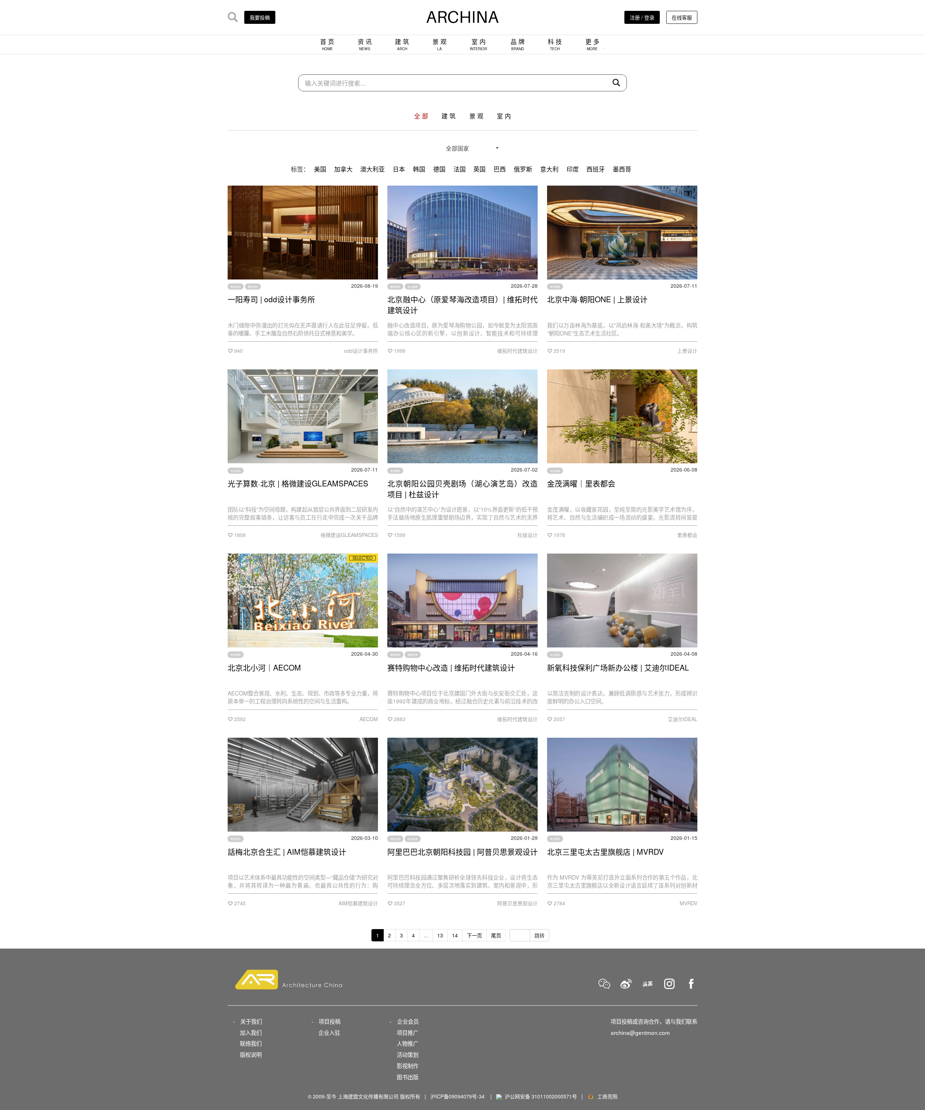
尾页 (496, 935)
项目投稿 (329, 1021)
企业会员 (408, 1021)
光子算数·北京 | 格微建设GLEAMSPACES (298, 483)
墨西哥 (622, 169)
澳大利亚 (372, 169)
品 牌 (518, 44)
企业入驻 (329, 1032)
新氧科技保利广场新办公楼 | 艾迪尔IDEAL (618, 667)
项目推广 (407, 1032)
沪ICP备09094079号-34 (457, 1096)
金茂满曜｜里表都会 (581, 483)
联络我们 (251, 1043)
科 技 (555, 44)
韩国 (419, 169)
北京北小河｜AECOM (264, 667)
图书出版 (407, 1077)
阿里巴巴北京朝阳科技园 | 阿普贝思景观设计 (462, 851)
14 (455, 935)
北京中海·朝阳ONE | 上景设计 (597, 299)
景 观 (440, 44)
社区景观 (413, 839)
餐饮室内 (253, 287)
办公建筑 (413, 287)
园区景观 (395, 839)
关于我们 (251, 1021)
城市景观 (236, 654)
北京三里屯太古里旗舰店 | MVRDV (605, 851)
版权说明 (251, 1054)
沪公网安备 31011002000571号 (541, 1096)
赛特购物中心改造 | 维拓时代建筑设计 (451, 667)
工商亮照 (606, 1096)
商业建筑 (555, 839)
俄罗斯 (523, 169)
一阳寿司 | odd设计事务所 (271, 299)
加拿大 (343, 169)
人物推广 (407, 1043)
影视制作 (407, 1066)
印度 (573, 169)
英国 (479, 169)
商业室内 (236, 287)
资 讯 (365, 44)
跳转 (539, 935)
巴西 (500, 169)
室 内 (478, 44)
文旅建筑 (395, 470)
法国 (459, 169)
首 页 (327, 44)
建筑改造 (413, 654)
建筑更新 (395, 287)
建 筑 (402, 44)
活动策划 (407, 1054)
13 (440, 935)
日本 (399, 169)
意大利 (549, 169)
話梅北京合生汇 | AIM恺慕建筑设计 (287, 851)
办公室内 (236, 470)
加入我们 (251, 1032)
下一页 (474, 935)
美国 (320, 169)
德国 (439, 169)
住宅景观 (555, 287)
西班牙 (595, 169)
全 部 (421, 116)
